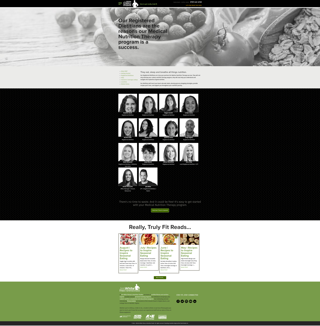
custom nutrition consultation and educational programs (137, 299)
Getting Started (125, 73)
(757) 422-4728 (196, 2)
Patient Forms (125, 84)
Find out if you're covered (160, 210)
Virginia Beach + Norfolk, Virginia (181, 2)
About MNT (124, 71)
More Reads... (160, 277)
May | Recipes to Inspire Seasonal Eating (189, 251)
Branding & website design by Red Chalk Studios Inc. (176, 323)
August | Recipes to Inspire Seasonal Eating (126, 253)
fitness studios (131, 301)
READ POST (123, 270)
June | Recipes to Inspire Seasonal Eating (167, 253)
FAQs (122, 77)
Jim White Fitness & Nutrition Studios (132, 294)
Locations (124, 82)
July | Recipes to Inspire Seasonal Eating (148, 251)
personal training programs (143, 297)
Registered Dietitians (127, 75)
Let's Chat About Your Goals (194, 5)
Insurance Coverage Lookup (129, 79)
